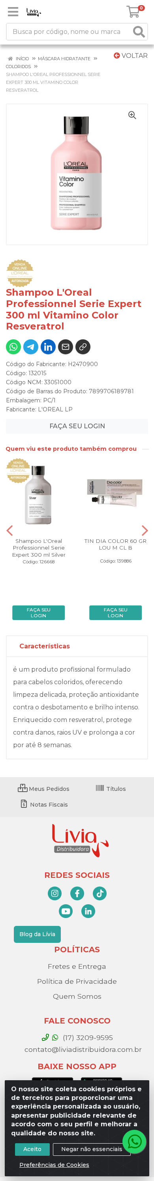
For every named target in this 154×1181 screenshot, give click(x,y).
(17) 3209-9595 (87, 1037)
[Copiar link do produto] (82, 346)
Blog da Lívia (37, 934)
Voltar (134, 55)
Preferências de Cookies (54, 1164)
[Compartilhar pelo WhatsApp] (13, 346)
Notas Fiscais (48, 804)
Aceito (32, 1149)
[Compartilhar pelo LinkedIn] (48, 346)
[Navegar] (9, 530)
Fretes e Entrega (77, 966)
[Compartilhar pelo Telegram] (30, 346)
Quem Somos (77, 996)
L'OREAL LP (55, 409)
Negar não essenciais (91, 1149)
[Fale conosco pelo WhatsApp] (134, 1141)
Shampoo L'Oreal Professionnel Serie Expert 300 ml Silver (39, 547)
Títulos (115, 788)
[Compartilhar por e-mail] (65, 346)
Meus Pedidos (48, 788)
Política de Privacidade (77, 981)
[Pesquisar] (139, 32)
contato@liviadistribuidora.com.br (82, 1049)
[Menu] (13, 12)
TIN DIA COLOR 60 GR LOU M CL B (115, 544)
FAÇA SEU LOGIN (77, 426)
